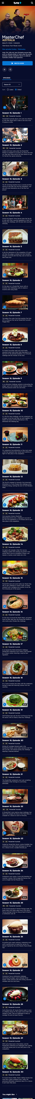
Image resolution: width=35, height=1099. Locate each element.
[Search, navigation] (32, 3)
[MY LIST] (4, 69)
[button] (3, 3)
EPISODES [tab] (6, 78)
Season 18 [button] (7, 84)
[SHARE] (10, 69)
